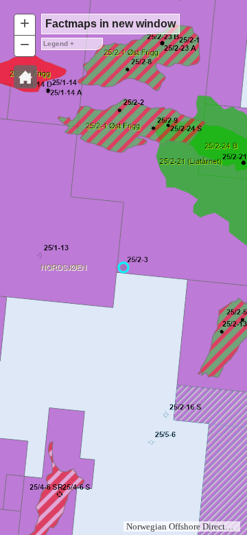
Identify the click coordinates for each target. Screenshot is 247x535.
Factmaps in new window (110, 23)
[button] (25, 76)
